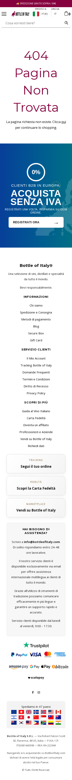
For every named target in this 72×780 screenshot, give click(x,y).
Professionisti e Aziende (36, 432)
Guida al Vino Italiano (36, 411)
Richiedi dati (36, 446)
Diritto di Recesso (36, 386)
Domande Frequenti (36, 372)
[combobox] (32, 23)
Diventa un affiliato (36, 425)
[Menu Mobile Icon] (4, 14)
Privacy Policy (36, 393)
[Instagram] (39, 692)
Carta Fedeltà (36, 418)
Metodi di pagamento (36, 319)
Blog (36, 326)
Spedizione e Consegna (36, 312)
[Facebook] (33, 692)
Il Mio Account (36, 358)
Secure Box (36, 333)
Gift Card (36, 340)
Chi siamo (36, 305)
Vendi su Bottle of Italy (36, 439)
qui (63, 122)
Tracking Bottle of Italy (36, 365)
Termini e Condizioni (36, 379)
